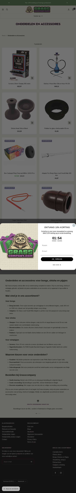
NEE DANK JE (57, 264)
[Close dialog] (74, 225)
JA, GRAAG (57, 259)
